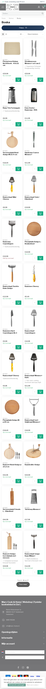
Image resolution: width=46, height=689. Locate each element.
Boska (19, 18)
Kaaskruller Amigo (32, 465)
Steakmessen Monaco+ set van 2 (32, 62)
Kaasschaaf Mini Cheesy (9, 198)
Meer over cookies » (33, 685)
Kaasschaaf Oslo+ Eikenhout (32, 198)
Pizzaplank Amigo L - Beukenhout (33, 243)
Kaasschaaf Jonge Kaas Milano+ (32, 555)
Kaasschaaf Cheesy (11, 376)
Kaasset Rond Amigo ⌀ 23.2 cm (12, 466)
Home (4, 18)
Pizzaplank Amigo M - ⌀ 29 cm (11, 421)
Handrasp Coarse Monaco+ (32, 153)
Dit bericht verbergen (16, 685)
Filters (21, 28)
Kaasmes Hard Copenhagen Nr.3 (10, 332)
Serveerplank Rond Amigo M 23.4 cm (10, 153)
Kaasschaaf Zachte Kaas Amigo (11, 287)
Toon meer (23, 584)
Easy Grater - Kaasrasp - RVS (31, 109)
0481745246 (10, 620)
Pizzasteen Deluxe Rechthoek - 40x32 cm (11, 63)
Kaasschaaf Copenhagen (30, 332)
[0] (43, 7)
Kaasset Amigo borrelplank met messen (9, 556)
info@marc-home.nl (12, 626)
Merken (11, 18)
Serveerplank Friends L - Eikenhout (11, 510)
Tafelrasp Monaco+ (33, 509)
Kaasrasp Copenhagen (8, 243)
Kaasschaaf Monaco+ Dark (33, 376)
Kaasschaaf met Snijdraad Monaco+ (32, 421)
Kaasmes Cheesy (32, 286)
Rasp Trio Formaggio (11, 108)
